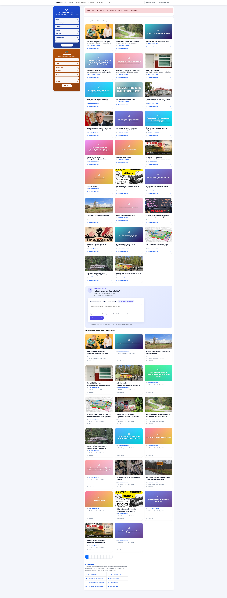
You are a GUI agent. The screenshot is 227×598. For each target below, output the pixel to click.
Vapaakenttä (67, 67)
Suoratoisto (67, 26)
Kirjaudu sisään (151, 2)
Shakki (67, 63)
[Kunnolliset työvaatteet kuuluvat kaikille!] (158, 182)
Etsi (109, 2)
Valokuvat (67, 41)
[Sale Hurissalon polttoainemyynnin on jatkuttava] (128, 269)
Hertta (67, 74)
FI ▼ (71, 2)
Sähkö (67, 19)
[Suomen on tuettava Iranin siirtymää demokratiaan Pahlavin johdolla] (99, 124)
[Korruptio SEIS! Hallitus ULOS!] (128, 94)
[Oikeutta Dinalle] (99, 181)
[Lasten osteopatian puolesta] (128, 210)
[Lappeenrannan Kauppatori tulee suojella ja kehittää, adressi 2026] (99, 95)
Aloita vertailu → (67, 45)
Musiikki (67, 30)
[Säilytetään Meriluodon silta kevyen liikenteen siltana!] (128, 182)
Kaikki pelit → (67, 85)
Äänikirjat (67, 34)
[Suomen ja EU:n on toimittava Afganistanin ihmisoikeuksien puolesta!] (99, 240)
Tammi (67, 78)
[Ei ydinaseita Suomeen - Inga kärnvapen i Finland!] (128, 240)
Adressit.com (61, 2)
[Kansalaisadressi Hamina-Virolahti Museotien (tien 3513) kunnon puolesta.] (128, 37)
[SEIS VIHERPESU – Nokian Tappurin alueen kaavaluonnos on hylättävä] (158, 240)
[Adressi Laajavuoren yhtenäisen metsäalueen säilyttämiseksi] (128, 124)
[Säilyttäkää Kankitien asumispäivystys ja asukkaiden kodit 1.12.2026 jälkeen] (158, 66)
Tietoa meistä (100, 2)
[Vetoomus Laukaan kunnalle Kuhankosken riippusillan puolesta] (99, 269)
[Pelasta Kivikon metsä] (128, 152)
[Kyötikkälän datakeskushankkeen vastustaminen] (99, 211)
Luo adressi (98, 318)
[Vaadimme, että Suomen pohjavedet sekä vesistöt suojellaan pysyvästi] (128, 66)
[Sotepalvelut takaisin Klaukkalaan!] (158, 36)
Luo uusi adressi (164, 2)
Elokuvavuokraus (67, 37)
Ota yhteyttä (90, 2)
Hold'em (67, 81)
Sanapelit (67, 71)
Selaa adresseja (80, 2)
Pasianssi (67, 60)
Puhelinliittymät (67, 23)
